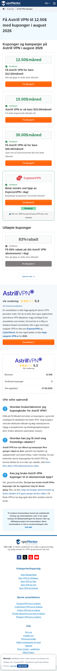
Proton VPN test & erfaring (28, 610)
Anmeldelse (28, 342)
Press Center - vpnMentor (28, 649)
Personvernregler (28, 639)
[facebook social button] (19, 557)
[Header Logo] (11, 3)
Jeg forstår (22, 666)
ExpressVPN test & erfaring (29, 603)
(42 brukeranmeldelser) (12, 306)
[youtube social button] (36, 557)
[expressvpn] (28, 195)
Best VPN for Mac (28, 581)
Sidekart (28, 646)
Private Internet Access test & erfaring (28, 613)
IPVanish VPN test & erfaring (28, 617)
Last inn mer (27, 276)
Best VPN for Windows (28, 578)
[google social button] (30, 557)
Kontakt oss (28, 636)
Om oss (28, 632)
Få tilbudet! (28, 84)
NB (46, 3)
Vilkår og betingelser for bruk (28, 642)
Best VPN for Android (28, 588)
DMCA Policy (28, 652)
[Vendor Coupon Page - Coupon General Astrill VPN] (28, 71)
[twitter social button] (25, 557)
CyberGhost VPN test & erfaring (28, 607)
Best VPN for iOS (28, 585)
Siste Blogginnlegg (28, 575)
